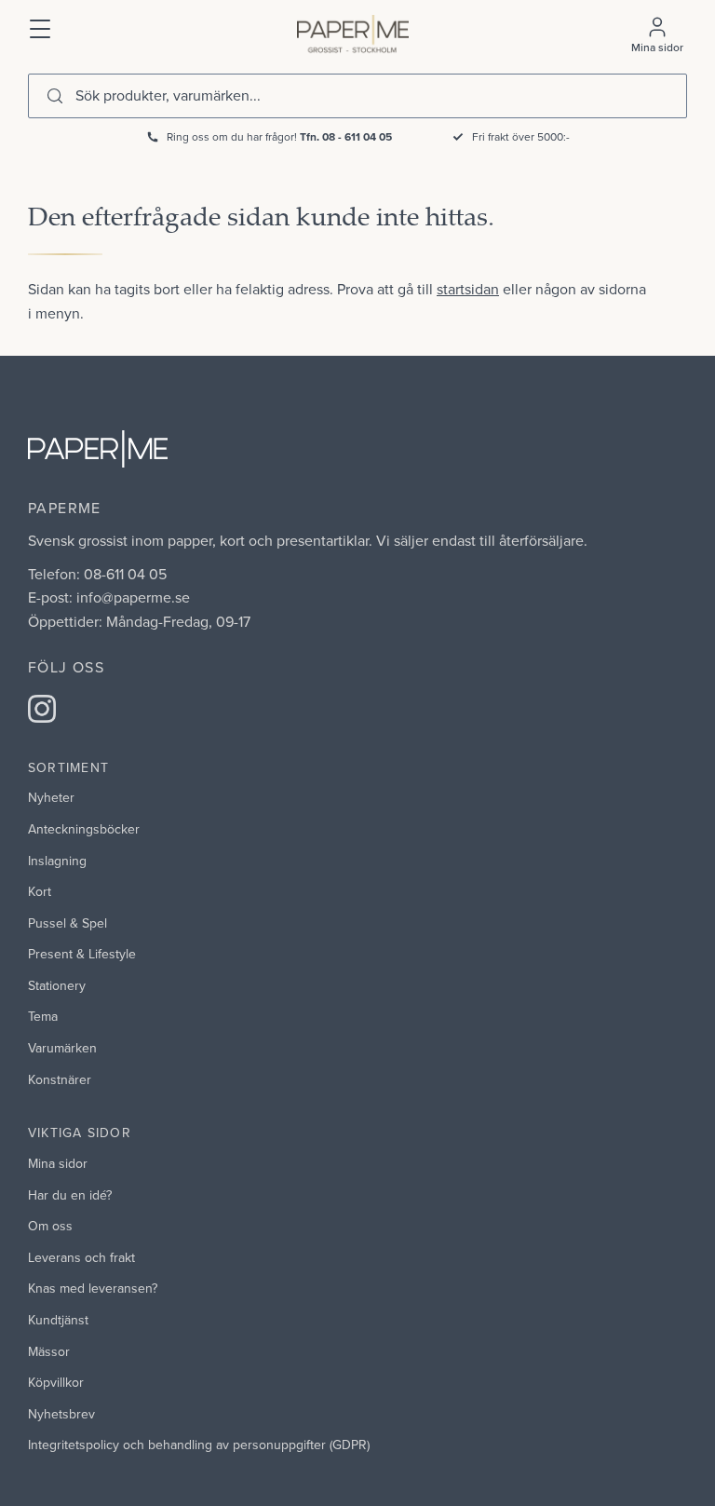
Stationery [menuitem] (57, 985)
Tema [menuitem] (43, 1016)
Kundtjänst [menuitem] (58, 1319)
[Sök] (55, 96)
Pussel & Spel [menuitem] (67, 923)
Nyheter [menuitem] (51, 797)
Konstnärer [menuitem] (59, 1079)
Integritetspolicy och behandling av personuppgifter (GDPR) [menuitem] (199, 1444)
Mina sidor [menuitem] (58, 1163)
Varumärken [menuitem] (62, 1047)
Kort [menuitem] (39, 891)
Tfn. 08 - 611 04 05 (346, 136)
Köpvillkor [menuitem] (56, 1382)
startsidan (468, 288)
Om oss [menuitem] (50, 1225)
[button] (40, 27)
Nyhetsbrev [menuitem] (61, 1413)
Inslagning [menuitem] (57, 860)
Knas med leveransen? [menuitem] (92, 1288)
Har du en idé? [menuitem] (70, 1195)
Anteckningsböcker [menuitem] (84, 829)
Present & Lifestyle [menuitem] (82, 953)
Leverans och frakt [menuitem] (81, 1257)
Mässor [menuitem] (49, 1351)
